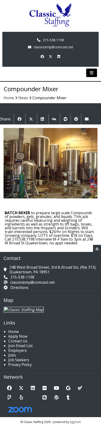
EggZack (75, 422)
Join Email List (20, 345)
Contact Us (17, 341)
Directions (19, 287)
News (23, 97)
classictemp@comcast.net (53, 47)
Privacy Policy (20, 364)
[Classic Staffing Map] (24, 309)
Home (9, 97)
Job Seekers (18, 359)
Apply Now (17, 336)
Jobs (12, 355)
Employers (17, 350)
